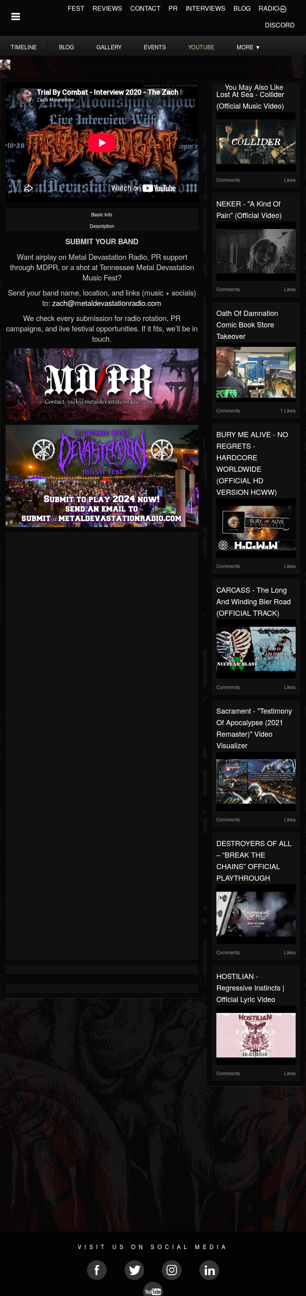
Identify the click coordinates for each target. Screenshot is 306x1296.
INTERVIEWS (206, 8)
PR (173, 8)
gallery (109, 47)
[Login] (283, 8)
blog (66, 47)
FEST (76, 8)
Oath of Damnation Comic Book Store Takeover (247, 324)
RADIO (269, 8)
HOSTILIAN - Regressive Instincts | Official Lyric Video (250, 987)
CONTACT (145, 8)
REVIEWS (107, 8)
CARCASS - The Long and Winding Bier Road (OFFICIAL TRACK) (253, 601)
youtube (201, 47)
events (155, 47)
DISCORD (280, 24)
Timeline (24, 47)
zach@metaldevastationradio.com (106, 303)
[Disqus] (102, 642)
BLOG (242, 8)
